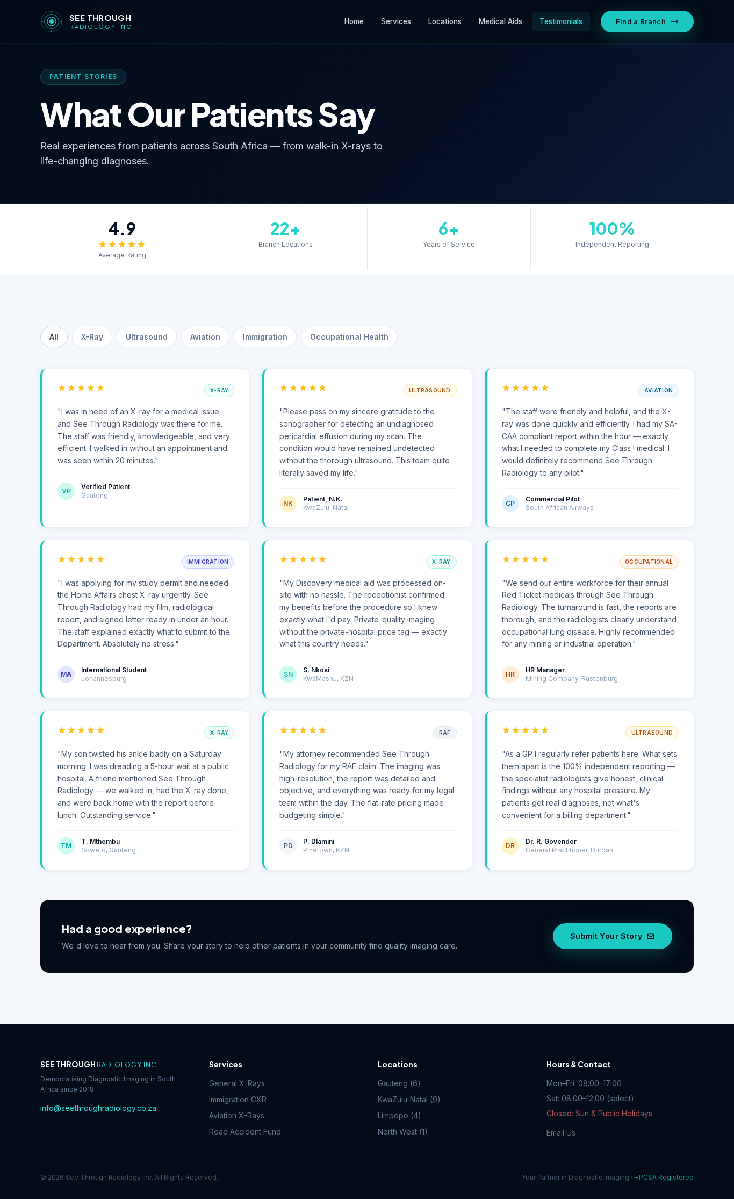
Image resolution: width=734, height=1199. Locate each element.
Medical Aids (500, 21)
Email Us (560, 1132)
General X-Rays (237, 1083)
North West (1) (403, 1131)
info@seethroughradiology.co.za (98, 1107)
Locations (445, 21)
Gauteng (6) (399, 1083)
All (54, 336)
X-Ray (92, 336)
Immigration (265, 336)
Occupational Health (349, 336)
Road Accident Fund (245, 1131)
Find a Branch (641, 21)
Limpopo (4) (399, 1115)
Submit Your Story (606, 935)
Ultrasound (147, 336)
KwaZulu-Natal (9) (409, 1099)
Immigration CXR (238, 1099)
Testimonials (560, 21)
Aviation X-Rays (236, 1115)
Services (396, 21)
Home (354, 21)
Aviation (205, 336)
